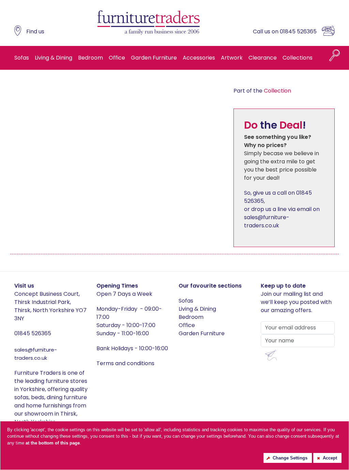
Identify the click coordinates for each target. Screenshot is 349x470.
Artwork (232, 58)
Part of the (262, 91)
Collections (298, 58)
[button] (271, 355)
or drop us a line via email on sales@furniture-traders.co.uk (282, 217)
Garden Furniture (154, 58)
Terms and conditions (125, 363)
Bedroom (90, 58)
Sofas (21, 58)
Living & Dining (53, 58)
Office (117, 58)
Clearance (262, 58)
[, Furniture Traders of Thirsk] (148, 23)
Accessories (199, 58)
